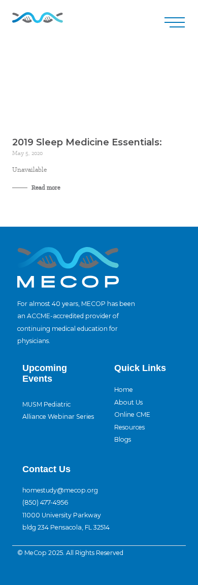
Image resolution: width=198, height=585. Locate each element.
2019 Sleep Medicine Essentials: (87, 142)
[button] (174, 22)
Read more (45, 187)
